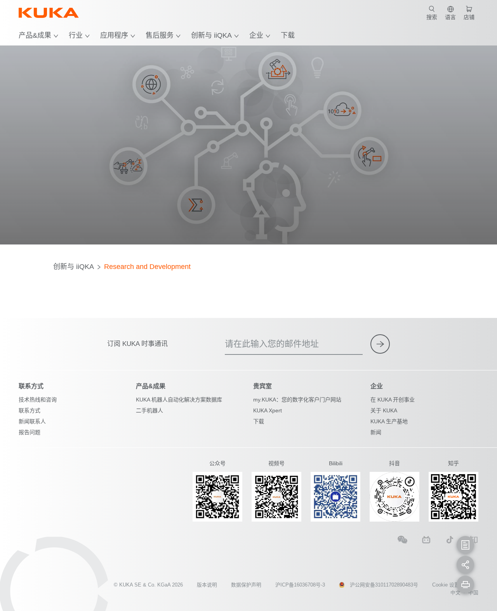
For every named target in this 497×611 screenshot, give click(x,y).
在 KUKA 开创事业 (392, 399)
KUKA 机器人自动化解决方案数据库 (179, 399)
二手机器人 (149, 410)
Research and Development (147, 267)
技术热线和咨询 (38, 399)
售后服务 (160, 35)
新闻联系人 (32, 421)
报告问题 (29, 432)
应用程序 (114, 35)
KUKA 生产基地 (389, 421)
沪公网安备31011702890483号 (384, 585)
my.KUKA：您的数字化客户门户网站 (297, 399)
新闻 (375, 432)
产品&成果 (35, 35)
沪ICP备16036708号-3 (300, 585)
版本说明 (207, 585)
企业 (256, 35)
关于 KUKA (383, 410)
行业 (76, 35)
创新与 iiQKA (211, 35)
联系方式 (29, 410)
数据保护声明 (246, 585)
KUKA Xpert (267, 410)
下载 (288, 35)
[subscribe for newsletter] (380, 344)
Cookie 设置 (445, 585)
